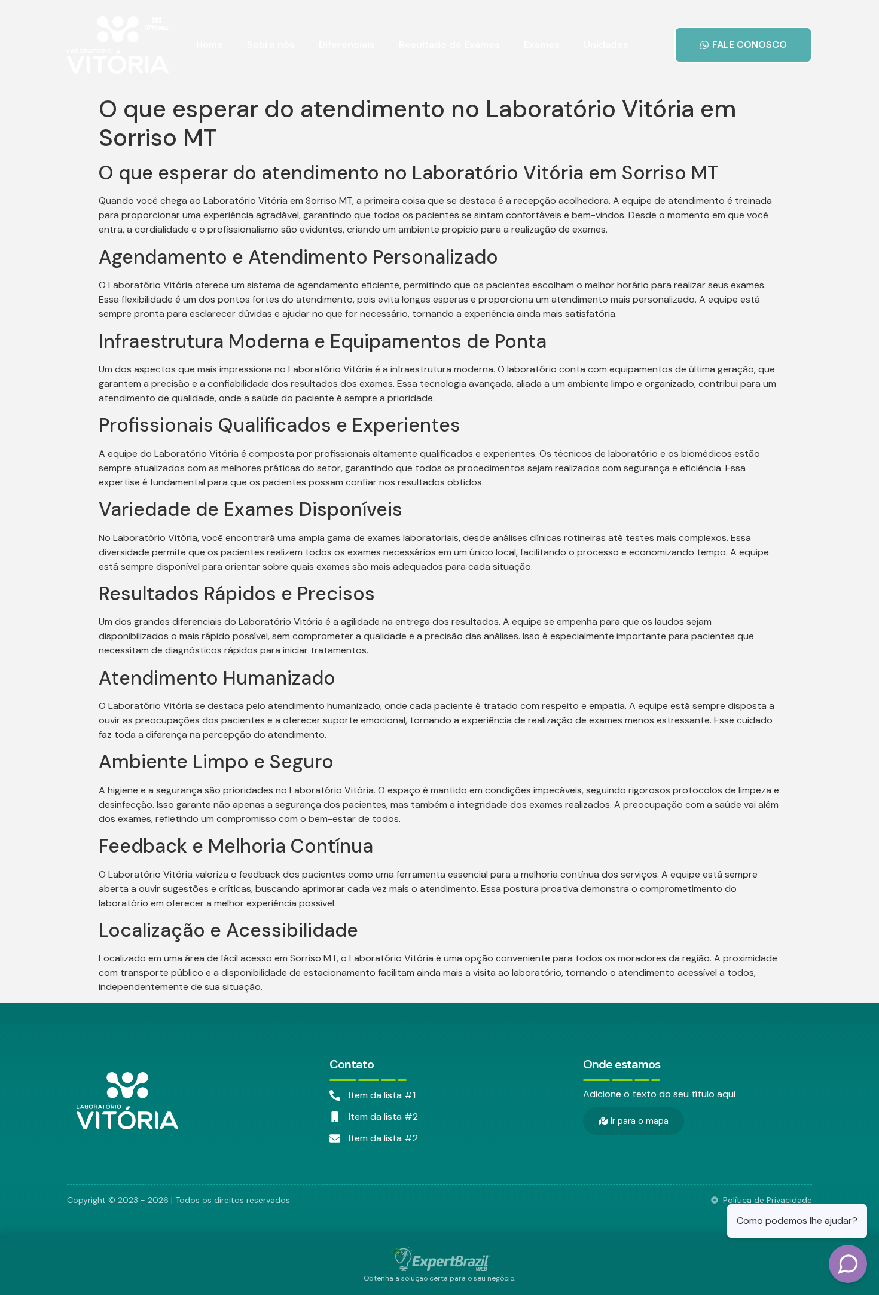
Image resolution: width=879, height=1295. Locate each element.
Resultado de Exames (449, 44)
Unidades (606, 44)
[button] (743, 45)
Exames (542, 44)
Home (209, 44)
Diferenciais (347, 44)
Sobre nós (271, 44)
